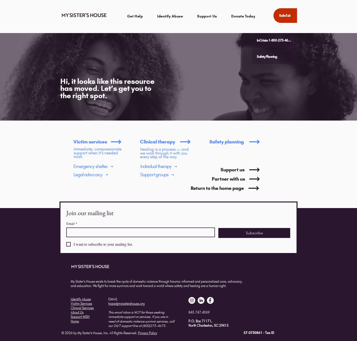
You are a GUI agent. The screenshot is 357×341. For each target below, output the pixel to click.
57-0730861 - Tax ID (259, 333)
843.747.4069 (199, 312)
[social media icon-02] (191, 300)
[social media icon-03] (210, 300)
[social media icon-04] (201, 300)
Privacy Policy (147, 333)
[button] (135, 16)
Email (71, 223)
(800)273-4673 (153, 326)
